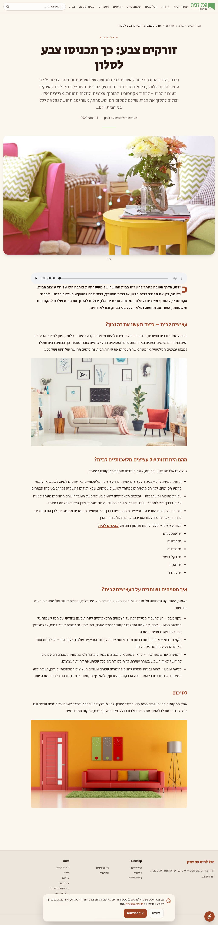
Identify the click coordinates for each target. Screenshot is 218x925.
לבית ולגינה (86, 6)
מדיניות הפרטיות (134, 904)
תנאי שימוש (61, 893)
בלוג (72, 6)
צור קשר (64, 883)
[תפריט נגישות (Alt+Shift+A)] (209, 916)
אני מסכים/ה (135, 913)
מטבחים (104, 6)
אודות (165, 6)
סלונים (170, 26)
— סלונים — (109, 37)
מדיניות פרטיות (60, 888)
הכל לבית (151, 6)
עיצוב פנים (134, 6)
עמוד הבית (181, 6)
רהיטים (117, 6)
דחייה (156, 913)
